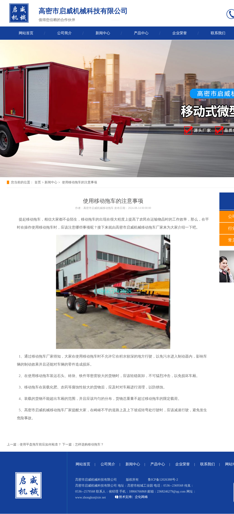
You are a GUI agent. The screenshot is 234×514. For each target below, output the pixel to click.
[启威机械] (19, 13)
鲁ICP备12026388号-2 (163, 479)
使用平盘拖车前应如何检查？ (40, 444)
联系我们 (207, 464)
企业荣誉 (179, 33)
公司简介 (64, 33)
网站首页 (26, 33)
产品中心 (141, 33)
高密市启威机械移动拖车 (98, 208)
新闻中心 (103, 33)
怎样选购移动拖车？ (89, 444)
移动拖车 (148, 227)
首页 (38, 182)
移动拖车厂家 (61, 410)
